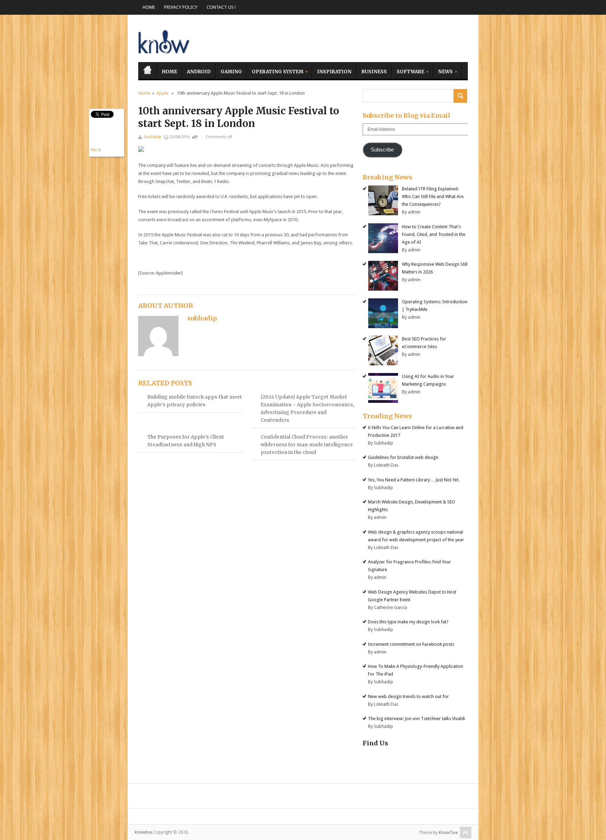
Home (149, 7)
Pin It (96, 150)
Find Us (375, 743)
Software (408, 71)
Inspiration (334, 72)
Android (199, 72)
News (443, 71)
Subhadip (152, 137)
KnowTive (448, 832)
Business (374, 72)
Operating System (275, 71)
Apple (162, 93)
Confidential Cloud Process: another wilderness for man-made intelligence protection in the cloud (307, 444)
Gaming (231, 72)
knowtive (164, 40)
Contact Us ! (221, 7)
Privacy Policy (180, 7)
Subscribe (382, 150)
